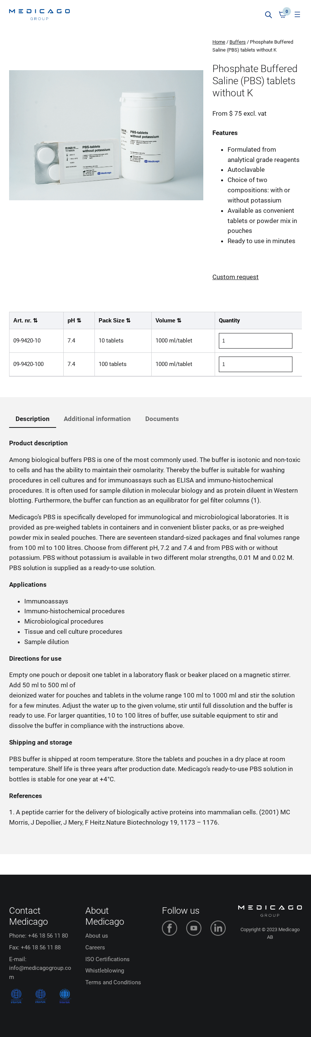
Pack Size (115, 320)
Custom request (235, 277)
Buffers (237, 42)
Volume (169, 320)
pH (75, 320)
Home (218, 42)
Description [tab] (33, 419)
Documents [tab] (162, 419)
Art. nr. (25, 320)
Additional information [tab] (97, 419)
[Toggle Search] (268, 14)
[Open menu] (297, 14)
